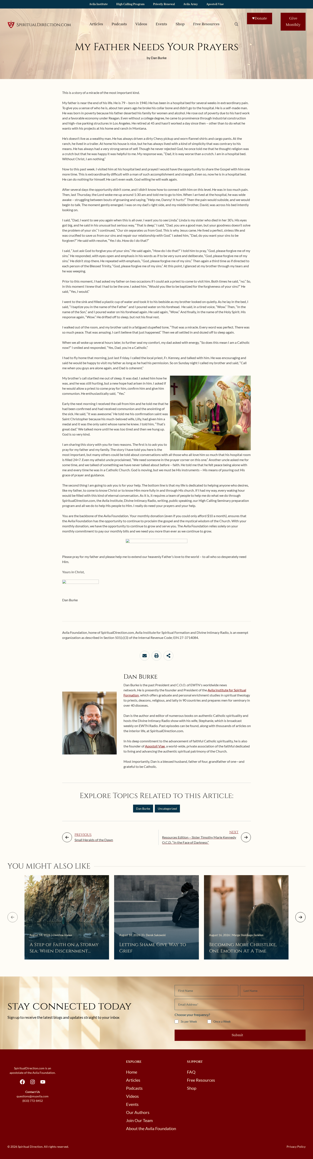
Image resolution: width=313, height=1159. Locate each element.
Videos (141, 24)
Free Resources (206, 24)
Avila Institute (98, 4)
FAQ (191, 1071)
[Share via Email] (144, 656)
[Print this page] (156, 656)
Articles (96, 24)
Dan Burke (143, 808)
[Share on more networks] (168, 656)
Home (131, 1071)
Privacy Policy (296, 1146)
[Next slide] (300, 917)
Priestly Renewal (164, 4)
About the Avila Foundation (151, 1128)
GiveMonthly (293, 21)
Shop (180, 24)
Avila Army (190, 4)
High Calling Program (130, 4)
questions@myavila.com (33, 1096)
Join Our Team (139, 1120)
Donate (259, 18)
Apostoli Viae (215, 4)
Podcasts (119, 24)
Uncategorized (167, 808)
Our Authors (137, 1112)
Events (161, 24)
